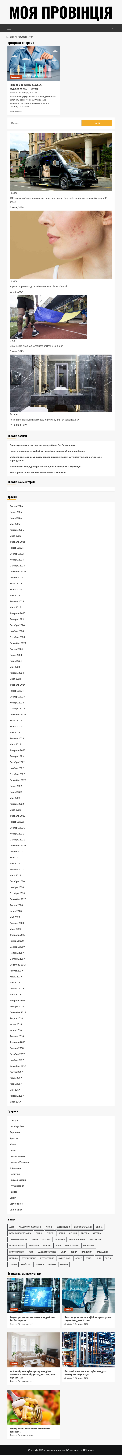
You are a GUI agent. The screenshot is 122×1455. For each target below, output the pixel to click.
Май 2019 (15, 982)
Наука (13, 1150)
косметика (88, 1246)
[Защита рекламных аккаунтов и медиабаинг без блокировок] (33, 1295)
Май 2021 (15, 863)
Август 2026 (16, 506)
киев (58, 1246)
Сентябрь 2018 (18, 1012)
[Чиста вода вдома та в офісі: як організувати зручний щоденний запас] (88, 1295)
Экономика (15, 77)
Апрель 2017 (17, 1095)
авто (11, 1227)
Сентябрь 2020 (18, 899)
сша (99, 1258)
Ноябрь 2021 (17, 833)
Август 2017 (16, 1072)
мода (63, 1252)
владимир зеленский (20, 1233)
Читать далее (16, 111)
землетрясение (77, 1239)
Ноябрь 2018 (17, 1006)
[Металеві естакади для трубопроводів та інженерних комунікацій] (88, 1349)
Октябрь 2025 (17, 565)
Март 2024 (15, 678)
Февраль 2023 (17, 750)
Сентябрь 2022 (18, 780)
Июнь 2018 (16, 1030)
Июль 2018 (16, 1024)
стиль (89, 1258)
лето (31, 1252)
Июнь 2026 (16, 518)
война (39, 1233)
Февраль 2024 (17, 684)
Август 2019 (16, 970)
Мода (13, 1144)
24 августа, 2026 (27, 1324)
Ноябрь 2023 (17, 702)
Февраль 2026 (17, 541)
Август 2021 (16, 851)
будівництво (63, 1227)
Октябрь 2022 (17, 774)
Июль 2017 (16, 1077)
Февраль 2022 (17, 815)
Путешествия (17, 1185)
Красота (14, 1138)
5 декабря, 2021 (27, 92)
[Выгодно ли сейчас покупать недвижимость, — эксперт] (33, 63)
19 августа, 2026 (27, 1435)
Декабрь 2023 (17, 696)
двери (61, 1233)
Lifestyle (14, 1120)
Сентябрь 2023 (18, 714)
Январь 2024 (17, 690)
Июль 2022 (16, 786)
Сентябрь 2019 (18, 964)
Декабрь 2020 (17, 881)
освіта (74, 1252)
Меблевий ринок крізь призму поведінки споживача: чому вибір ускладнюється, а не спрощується (56, 459)
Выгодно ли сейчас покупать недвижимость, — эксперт (26, 86)
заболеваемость (18, 1239)
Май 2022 (15, 798)
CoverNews (73, 1450)
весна (99, 1227)
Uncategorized (17, 1126)
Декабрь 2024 (17, 625)
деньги (73, 1233)
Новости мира (17, 1156)
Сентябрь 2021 (18, 845)
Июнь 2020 (16, 911)
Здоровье (15, 1132)
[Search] (113, 28)
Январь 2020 (17, 940)
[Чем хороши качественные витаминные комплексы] (33, 1407)
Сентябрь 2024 (18, 643)
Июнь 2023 (16, 726)
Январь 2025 (17, 619)
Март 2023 (15, 744)
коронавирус (72, 1246)
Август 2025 (16, 577)
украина (39, 1264)
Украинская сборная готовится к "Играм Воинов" (36, 345)
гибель (50, 1233)
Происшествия (18, 1179)
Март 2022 (15, 809)
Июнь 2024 (16, 661)
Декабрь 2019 (17, 946)
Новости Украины (19, 1162)
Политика (15, 1174)
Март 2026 (15, 535)
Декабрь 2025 (17, 553)
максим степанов (47, 1252)
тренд (108, 1258)
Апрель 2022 (17, 803)
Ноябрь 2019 (17, 952)
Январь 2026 (17, 547)
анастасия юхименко (30, 1227)
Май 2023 (15, 732)
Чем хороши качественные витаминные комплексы (38, 472)
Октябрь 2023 (17, 708)
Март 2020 (15, 929)
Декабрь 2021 (17, 827)
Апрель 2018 (17, 1036)
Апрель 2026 (17, 529)
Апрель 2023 (17, 738)
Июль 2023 (16, 720)
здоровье (59, 1239)
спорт (78, 1258)
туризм (13, 1264)
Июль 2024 (16, 655)
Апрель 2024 (17, 672)
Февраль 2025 (17, 613)
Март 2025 (15, 607)
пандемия (87, 1252)
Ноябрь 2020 (17, 887)
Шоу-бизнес (16, 1203)
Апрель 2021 (17, 869)
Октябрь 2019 (17, 958)
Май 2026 (15, 524)
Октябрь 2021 (17, 839)
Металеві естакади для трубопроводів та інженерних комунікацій (45, 466)
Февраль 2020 (17, 935)
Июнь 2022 (16, 792)
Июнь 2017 (16, 1083)
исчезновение (17, 1246)
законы (46, 1239)
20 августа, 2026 (27, 1381)
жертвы (97, 1233)
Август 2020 (16, 905)
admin (14, 92)
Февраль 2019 (17, 1000)
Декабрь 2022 (17, 762)
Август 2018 (16, 1018)
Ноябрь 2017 (17, 1060)
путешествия (47, 1258)
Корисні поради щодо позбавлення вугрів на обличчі (38, 286)
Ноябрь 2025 (17, 559)
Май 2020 (15, 917)
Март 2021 (15, 875)
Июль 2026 (16, 512)
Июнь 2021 (16, 857)
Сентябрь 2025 (18, 571)
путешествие (29, 1258)
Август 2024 (16, 649)
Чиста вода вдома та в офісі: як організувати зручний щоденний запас (47, 451)
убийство (26, 1264)
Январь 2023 (17, 756)
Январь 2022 (17, 821)
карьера (47, 1246)
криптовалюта (16, 1252)
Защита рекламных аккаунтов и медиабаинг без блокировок (42, 445)
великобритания (83, 1227)
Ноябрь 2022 (17, 768)
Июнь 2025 (16, 589)
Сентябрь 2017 (18, 1066)
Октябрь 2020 (17, 893)
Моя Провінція (61, 12)
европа (85, 1233)
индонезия (95, 1239)
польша (13, 1258)
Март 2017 (15, 1101)
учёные (52, 1264)
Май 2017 (15, 1089)
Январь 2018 (17, 1048)
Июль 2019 (16, 976)
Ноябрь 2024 (17, 631)
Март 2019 (15, 994)
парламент (102, 1252)
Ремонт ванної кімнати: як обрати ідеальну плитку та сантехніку (44, 419)
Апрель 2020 (17, 923)
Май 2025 (15, 595)
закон (35, 1239)
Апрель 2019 (17, 988)
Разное (14, 192)
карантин (34, 1246)
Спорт (13, 340)
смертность (64, 1258)
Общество (15, 1168)
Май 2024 (15, 666)
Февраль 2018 (17, 1042)
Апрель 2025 (17, 601)
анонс (49, 1227)
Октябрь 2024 (17, 637)
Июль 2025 (16, 583)
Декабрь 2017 (17, 1054)
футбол (64, 1264)
